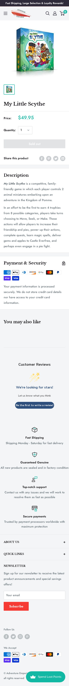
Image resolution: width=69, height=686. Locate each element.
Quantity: (10, 130)
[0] (62, 13)
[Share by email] (62, 158)
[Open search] (48, 13)
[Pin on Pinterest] (48, 158)
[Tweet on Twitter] (55, 158)
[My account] (55, 13)
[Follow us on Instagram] (20, 636)
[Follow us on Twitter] (13, 636)
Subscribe (16, 606)
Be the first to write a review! (34, 405)
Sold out (34, 144)
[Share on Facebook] (41, 158)
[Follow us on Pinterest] (27, 636)
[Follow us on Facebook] (6, 636)
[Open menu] (5, 13)
